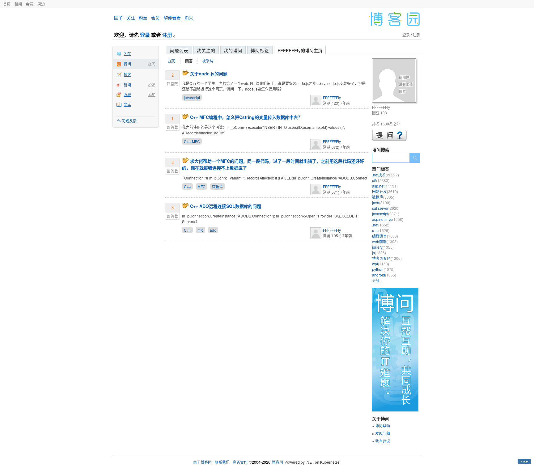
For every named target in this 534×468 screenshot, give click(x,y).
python (383, 269)
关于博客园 (202, 462)
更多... (377, 280)
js (379, 252)
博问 (127, 63)
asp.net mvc (387, 219)
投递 (151, 84)
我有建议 (382, 441)
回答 (189, 61)
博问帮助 (382, 425)
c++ (380, 230)
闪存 (127, 53)
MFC (201, 186)
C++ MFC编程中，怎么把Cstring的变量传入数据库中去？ (246, 117)
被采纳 (207, 60)
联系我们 (222, 462)
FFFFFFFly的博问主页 (300, 50)
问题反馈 (129, 120)
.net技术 (385, 174)
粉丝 (143, 18)
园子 (118, 18)
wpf (380, 263)
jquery (383, 247)
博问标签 (260, 50)
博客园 (277, 462)
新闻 (18, 3)
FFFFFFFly (332, 97)
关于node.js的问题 (208, 73)
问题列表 (179, 50)
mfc (200, 230)
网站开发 (385, 191)
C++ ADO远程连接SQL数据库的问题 (225, 206)
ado (213, 230)
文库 (127, 104)
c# (380, 180)
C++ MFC (192, 141)
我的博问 (233, 50)
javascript (192, 97)
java (381, 202)
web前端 (385, 241)
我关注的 (206, 50)
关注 (130, 18)
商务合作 (240, 462)
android (384, 274)
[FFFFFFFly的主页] (395, 81)
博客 (127, 74)
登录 (145, 34)
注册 (167, 34)
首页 (7, 3)
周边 (41, 3)
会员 (29, 3)
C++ (187, 186)
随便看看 (172, 18)
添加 (151, 94)
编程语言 (385, 235)
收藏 (127, 94)
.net (380, 224)
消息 (188, 18)
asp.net (385, 185)
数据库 (217, 186)
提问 (151, 63)
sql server (386, 208)
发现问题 (382, 433)
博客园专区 (387, 258)
